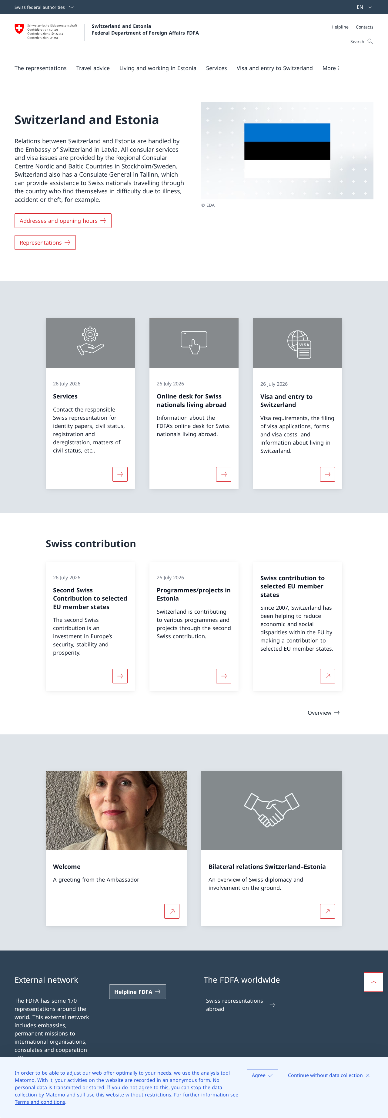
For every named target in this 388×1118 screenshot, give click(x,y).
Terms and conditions (40, 1102)
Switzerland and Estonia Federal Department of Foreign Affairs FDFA (145, 29)
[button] (41, 68)
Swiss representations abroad (234, 1004)
